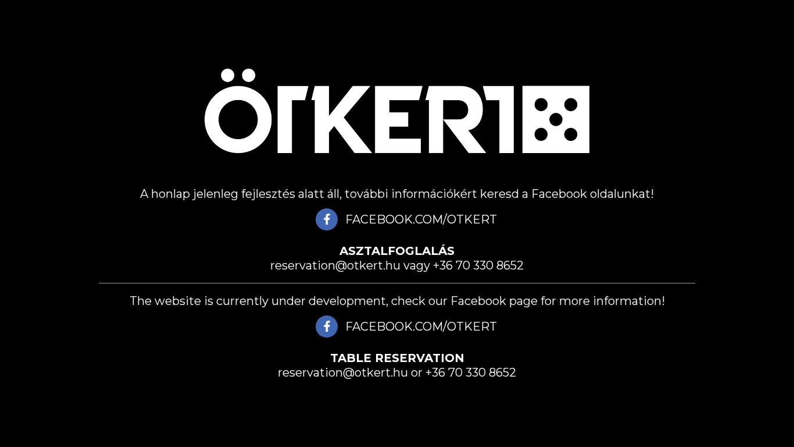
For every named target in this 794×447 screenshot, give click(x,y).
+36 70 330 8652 (478, 265)
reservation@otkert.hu (335, 265)
